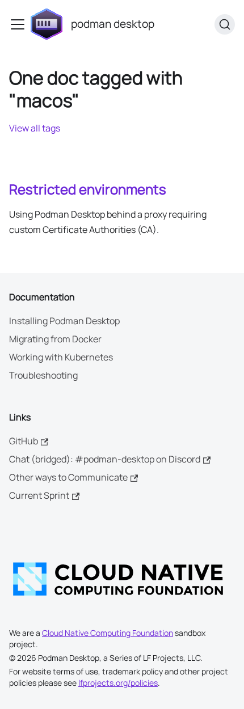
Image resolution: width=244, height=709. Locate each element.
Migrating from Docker (55, 339)
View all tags (34, 128)
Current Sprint (39, 495)
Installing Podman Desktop (64, 321)
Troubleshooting (43, 375)
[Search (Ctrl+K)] (224, 24)
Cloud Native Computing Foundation (107, 632)
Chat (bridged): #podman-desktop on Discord (104, 459)
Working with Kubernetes (61, 357)
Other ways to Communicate (68, 477)
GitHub (23, 441)
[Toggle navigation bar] (17, 24)
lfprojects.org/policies (118, 682)
